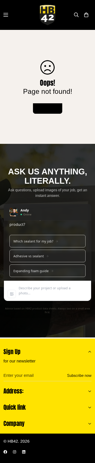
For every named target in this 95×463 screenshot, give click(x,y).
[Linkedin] (24, 452)
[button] (86, 14)
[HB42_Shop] (47, 15)
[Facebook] (5, 452)
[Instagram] (14, 452)
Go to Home (47, 108)
